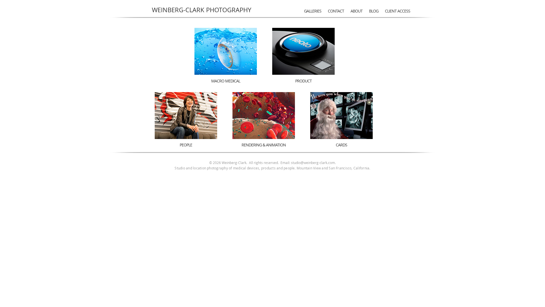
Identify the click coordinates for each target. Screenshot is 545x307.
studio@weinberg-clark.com (313, 162)
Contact (336, 11)
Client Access (397, 11)
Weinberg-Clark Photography (201, 10)
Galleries (312, 11)
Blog (373, 11)
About (356, 11)
